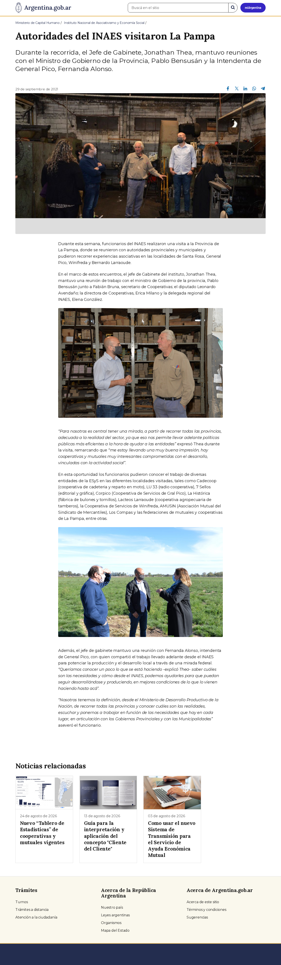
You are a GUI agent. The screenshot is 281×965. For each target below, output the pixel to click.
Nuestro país (112, 907)
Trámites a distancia (32, 910)
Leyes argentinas (115, 915)
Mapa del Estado (115, 930)
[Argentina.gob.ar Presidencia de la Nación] (43, 8)
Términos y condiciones (206, 910)
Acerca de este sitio (203, 902)
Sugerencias (197, 917)
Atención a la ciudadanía (36, 917)
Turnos (21, 902)
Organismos (111, 923)
